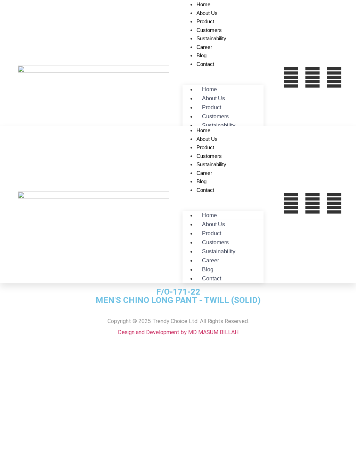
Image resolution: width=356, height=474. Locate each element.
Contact (205, 64)
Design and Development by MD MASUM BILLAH (178, 332)
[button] (223, 72)
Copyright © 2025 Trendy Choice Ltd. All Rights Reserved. (178, 321)
